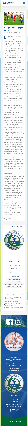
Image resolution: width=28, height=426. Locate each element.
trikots (12, 286)
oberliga (14, 284)
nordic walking (8, 284)
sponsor (8, 286)
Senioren (19, 32)
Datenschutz (10, 421)
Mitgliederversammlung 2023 (14, 281)
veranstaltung (18, 286)
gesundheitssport (16, 279)
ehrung (9, 279)
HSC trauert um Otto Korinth (11, 301)
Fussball (15, 32)
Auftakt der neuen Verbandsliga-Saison (14, 307)
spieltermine (20, 284)
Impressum (18, 421)
